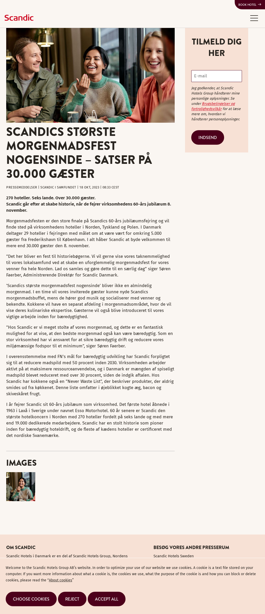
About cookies (60, 580)
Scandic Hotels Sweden (173, 556)
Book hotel (247, 5)
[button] (254, 18)
